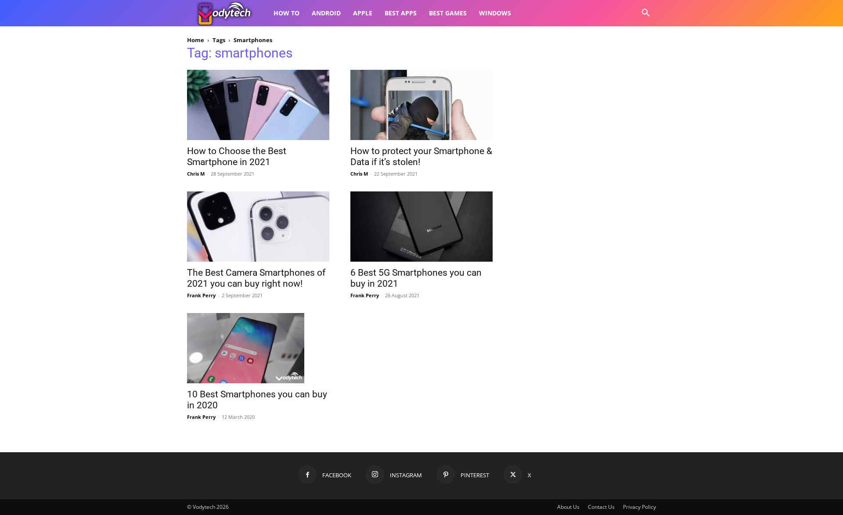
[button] (645, 14)
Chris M (196, 173)
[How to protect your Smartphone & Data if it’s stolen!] (421, 105)
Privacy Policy (639, 507)
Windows (495, 13)
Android (326, 13)
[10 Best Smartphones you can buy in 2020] (258, 348)
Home (195, 40)
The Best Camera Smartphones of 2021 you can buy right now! (256, 278)
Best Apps (401, 13)
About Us (568, 507)
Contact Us (601, 507)
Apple (362, 13)
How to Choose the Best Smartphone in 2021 (236, 156)
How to (286, 13)
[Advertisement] (585, 103)
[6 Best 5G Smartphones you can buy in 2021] (421, 226)
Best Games (448, 13)
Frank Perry (201, 295)
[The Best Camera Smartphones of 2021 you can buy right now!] (258, 226)
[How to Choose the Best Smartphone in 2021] (258, 105)
